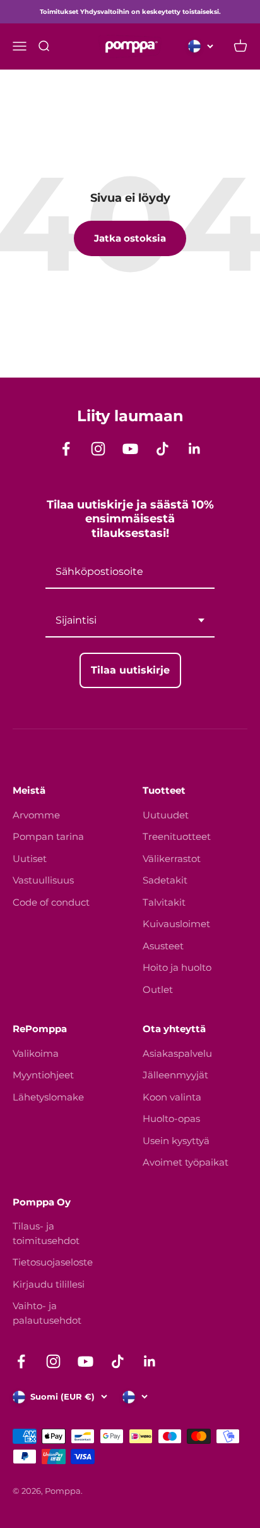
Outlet (158, 989)
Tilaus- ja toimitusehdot (46, 1233)
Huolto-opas (171, 1118)
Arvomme (36, 815)
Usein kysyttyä (176, 1141)
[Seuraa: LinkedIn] (194, 448)
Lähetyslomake (48, 1097)
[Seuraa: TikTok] (162, 448)
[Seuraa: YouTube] (130, 448)
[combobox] (130, 621)
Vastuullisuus (43, 880)
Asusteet (163, 946)
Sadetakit (165, 880)
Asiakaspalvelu (177, 1053)
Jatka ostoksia (130, 238)
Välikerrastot (172, 859)
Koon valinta (172, 1097)
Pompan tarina (48, 836)
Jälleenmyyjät (175, 1075)
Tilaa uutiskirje (130, 670)
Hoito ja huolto (177, 967)
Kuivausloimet (176, 924)
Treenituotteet (177, 836)
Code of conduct (51, 902)
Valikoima (36, 1053)
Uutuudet (166, 815)
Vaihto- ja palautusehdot (47, 1313)
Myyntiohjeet (43, 1075)
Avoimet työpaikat (185, 1162)
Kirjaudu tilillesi (49, 1284)
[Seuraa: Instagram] (98, 448)
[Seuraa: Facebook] (65, 448)
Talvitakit (164, 902)
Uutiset (30, 859)
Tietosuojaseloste (53, 1262)
